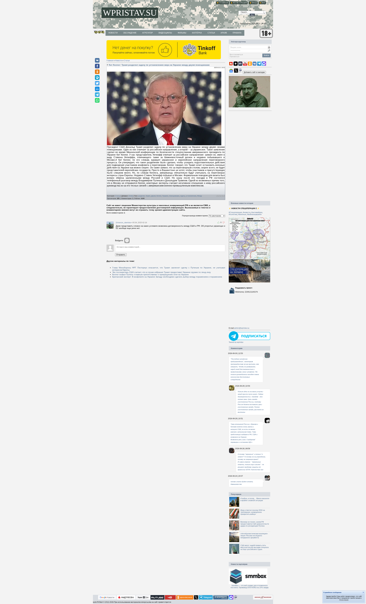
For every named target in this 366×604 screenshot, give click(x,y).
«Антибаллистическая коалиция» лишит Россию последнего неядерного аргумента (254, 536)
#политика (233, 214)
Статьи (127, 61)
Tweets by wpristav (236, 342)
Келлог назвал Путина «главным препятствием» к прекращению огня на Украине (150, 274)
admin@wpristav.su (241, 328)
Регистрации (343, 600)
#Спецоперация (235, 212)
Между (199, 196)
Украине (165, 196)
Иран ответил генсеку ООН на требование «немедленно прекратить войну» (252, 512)
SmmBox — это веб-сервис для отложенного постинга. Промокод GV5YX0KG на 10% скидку (249, 587)
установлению (191, 196)
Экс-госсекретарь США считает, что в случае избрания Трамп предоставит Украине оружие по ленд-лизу (161, 272)
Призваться (234, 57)
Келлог (159, 196)
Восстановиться (236, 55)
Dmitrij (131, 196)
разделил (141, 196)
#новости (246, 212)
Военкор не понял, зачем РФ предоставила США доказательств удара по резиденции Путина (254, 524)
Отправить (120, 255)
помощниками (174, 196)
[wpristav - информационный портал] (254, 72)
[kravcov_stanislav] (110, 225)
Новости (118, 61)
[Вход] (127, 240)
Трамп (148, 196)
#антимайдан (256, 212)
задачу (182, 196)
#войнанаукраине (254, 214)
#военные (242, 214)
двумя (153, 196)
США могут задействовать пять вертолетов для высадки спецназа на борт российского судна (254, 547)
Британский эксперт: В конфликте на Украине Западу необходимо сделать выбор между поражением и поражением (167, 277)
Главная (110, 61)
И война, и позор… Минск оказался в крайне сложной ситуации (254, 499)
